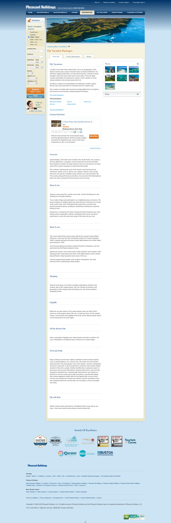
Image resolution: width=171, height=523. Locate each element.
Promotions (36, 20)
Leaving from (31, 48)
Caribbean (41, 476)
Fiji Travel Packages (57, 95)
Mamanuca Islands (55, 101)
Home (30, 12)
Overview (56, 56)
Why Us (97, 2)
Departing (30, 60)
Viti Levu (52, 104)
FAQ (75, 485)
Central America (70, 476)
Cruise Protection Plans (88, 498)
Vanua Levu (87, 101)
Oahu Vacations (31, 492)
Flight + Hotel (34, 37)
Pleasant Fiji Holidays (95, 483)
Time (37, 60)
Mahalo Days (31, 485)
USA (54, 476)
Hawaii (28, 476)
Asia (78, 476)
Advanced (31, 29)
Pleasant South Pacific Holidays (130, 483)
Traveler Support (124, 2)
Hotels (89, 56)
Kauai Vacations (53, 492)
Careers (99, 498)
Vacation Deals (43, 12)
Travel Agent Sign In (139, 2)
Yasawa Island (71, 104)
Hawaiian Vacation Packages (90, 476)
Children (32, 81)
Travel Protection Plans (72, 498)
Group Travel (117, 12)
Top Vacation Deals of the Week (110, 476)
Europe (48, 476)
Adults (31, 76)
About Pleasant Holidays (33, 483)
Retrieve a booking (109, 2)
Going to (30, 54)
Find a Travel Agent (64, 483)
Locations (45, 483)
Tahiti (58, 476)
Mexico (34, 476)
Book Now (94, 136)
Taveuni (69, 101)
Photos (107, 63)
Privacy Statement (45, 498)
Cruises (75, 12)
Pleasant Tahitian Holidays (111, 483)
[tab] (122, 63)
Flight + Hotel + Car (36, 39)
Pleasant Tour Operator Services (47, 485)
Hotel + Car (33, 44)
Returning (30, 65)
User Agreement (58, 498)
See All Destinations (56, 110)
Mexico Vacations (81, 492)
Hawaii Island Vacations (67, 492)
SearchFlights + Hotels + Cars (35, 96)
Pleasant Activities (135, 12)
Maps (107, 94)
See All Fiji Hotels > (95, 148)
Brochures (53, 483)
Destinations (87, 12)
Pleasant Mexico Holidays (79, 483)
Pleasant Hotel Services (65, 485)
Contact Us (82, 485)
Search (35, 90)
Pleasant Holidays (52, 46)
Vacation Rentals (60, 12)
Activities (33, 34)
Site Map (29, 473)
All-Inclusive (102, 12)
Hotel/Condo (34, 32)
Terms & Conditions (32, 498)
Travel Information (73, 56)
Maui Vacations (42, 492)
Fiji (63, 476)
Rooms (29, 71)
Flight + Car (33, 42)
